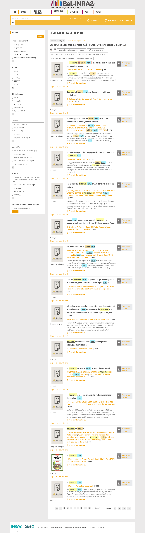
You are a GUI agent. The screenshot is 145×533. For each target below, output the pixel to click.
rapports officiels (83, 229)
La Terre (70, 101)
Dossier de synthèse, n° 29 (77, 377)
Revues (23, 12)
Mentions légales (56, 527)
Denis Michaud (73, 319)
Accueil (15, 12)
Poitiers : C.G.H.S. (85, 348)
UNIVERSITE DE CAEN (75, 250)
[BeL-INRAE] (73, 4)
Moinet (16, 188)
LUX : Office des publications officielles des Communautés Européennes (90, 287)
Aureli (98, 12)
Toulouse (17, 131)
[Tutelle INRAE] (17, 526)
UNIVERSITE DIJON (101, 319)
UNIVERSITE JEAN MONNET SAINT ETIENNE (84, 128)
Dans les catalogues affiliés (76, 41)
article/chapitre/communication (24, 58)
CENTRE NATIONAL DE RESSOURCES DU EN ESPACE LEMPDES (91, 193)
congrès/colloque (20, 51)
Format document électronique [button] (25, 204)
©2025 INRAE (43, 527)
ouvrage (17, 44)
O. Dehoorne (72, 348)
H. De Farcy (71, 99)
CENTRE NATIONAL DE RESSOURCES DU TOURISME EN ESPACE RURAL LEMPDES (27, 178)
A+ (21, 531)
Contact (101, 527)
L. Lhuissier (71, 70)
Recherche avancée (75, 18)
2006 (16, 84)
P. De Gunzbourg (84, 99)
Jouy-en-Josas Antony (21, 137)
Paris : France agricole (85, 486)
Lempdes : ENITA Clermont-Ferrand (90, 195)
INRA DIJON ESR (86, 319)
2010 (16, 71)
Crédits (93, 527)
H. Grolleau (71, 227)
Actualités (74, 12)
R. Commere (71, 125)
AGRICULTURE (19, 164)
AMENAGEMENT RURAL (22, 157)
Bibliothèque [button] (17, 94)
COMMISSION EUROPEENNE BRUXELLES (83, 286)
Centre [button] (15, 120)
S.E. (74, 404)
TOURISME (18, 154)
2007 (16, 81)
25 (115, 508)
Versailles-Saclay (19, 124)
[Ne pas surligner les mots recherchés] (125, 45)
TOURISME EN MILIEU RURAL (24, 151)
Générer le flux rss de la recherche (63, 54)
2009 (16, 74)
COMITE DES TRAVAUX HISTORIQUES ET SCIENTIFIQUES (89, 432)
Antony (16, 101)
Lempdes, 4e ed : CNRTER (99, 374)
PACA (16, 134)
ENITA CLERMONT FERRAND (23, 185)
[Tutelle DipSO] (30, 527)
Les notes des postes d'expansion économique (96, 404)
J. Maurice (71, 402)
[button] (13, 61)
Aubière (17, 104)
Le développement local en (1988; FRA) (87, 129)
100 (124, 508)
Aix (15, 98)
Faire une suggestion (84, 58)
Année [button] (14, 67)
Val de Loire (18, 128)
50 (119, 508)
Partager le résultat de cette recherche (93, 54)
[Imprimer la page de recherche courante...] (51, 49)
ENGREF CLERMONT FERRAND (89, 70)
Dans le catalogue (57, 41)
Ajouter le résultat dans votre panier (72, 50)
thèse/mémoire (19, 54)
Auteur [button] (15, 173)
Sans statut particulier (21, 208)
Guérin (16, 195)
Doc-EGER (17, 108)
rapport (17, 48)
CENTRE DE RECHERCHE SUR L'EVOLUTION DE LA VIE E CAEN (87, 251)
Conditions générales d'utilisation (76, 527)
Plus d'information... (77, 83)
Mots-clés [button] (16, 147)
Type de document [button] (20, 41)
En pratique (58, 11)
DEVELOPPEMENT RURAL (22, 161)
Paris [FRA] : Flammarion (102, 99)
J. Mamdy (70, 191)
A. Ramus (80, 227)
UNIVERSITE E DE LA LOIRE (92, 125)
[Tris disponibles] (55, 50)
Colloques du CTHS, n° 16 (77, 442)
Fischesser (18, 191)
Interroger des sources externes (62, 58)
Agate (87, 12)
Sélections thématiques (37, 12)
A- (14, 531)
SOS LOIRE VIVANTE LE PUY (78, 159)
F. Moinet (70, 459)
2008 (16, 78)
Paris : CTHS (106, 439)
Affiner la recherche (96, 50)
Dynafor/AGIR (18, 111)
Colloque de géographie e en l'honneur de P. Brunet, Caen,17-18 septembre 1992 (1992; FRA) (90, 255)
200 (129, 508)
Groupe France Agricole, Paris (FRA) (89, 459)
